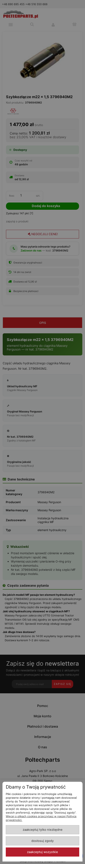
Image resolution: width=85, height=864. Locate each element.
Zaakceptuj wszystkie (42, 852)
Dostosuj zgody (42, 841)
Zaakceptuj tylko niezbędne (43, 830)
